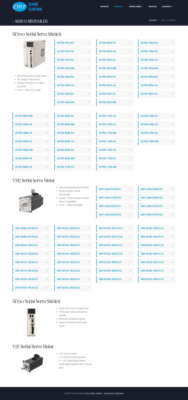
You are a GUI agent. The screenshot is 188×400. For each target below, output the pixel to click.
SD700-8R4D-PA (65, 132)
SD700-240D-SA (149, 124)
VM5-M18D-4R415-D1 (152, 236)
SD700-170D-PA (107, 141)
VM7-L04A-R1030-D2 (110, 197)
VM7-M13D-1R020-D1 (68, 245)
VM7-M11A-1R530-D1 (26, 262)
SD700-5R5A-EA (107, 93)
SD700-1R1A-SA (65, 51)
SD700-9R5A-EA (149, 93)
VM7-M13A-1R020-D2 (26, 253)
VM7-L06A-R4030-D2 (152, 197)
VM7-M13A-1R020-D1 (26, 245)
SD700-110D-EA (107, 124)
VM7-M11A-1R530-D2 (26, 270)
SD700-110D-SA (107, 115)
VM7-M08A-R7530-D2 (26, 236)
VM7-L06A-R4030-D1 (152, 189)
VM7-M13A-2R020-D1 (68, 228)
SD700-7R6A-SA (149, 51)
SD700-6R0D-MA (66, 124)
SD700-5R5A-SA (107, 85)
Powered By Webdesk (114, 393)
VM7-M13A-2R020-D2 (68, 236)
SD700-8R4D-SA (65, 141)
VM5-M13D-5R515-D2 (152, 262)
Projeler (152, 6)
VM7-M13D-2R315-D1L (111, 228)
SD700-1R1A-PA (65, 42)
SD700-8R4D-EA (65, 149)
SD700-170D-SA (107, 149)
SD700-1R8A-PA (65, 76)
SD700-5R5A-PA (107, 76)
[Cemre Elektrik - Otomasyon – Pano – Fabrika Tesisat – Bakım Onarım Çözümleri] (27, 7)
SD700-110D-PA (65, 166)
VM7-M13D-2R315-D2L (111, 236)
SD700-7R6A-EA (149, 59)
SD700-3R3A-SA (107, 51)
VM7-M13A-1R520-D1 (26, 279)
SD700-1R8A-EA (65, 93)
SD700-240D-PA (149, 115)
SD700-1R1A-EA (65, 59)
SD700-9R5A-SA (149, 85)
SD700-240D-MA (149, 141)
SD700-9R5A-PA (149, 76)
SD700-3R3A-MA (107, 68)
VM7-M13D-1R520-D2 (68, 270)
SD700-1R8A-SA (65, 85)
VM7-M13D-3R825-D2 (110, 270)
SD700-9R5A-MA (24, 115)
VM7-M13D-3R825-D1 (110, 262)
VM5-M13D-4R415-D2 (152, 245)
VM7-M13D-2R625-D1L (111, 245)
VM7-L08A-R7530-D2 (152, 214)
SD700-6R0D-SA (23, 166)
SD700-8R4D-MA (66, 158)
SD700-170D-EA (107, 158)
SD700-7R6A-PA (149, 42)
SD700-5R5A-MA (107, 102)
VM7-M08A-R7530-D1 (26, 228)
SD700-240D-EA (149, 132)
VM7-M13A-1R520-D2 (26, 287)
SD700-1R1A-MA (65, 68)
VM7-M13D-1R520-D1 (68, 262)
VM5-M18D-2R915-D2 (152, 228)
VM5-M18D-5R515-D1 (152, 253)
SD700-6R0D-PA (23, 158)
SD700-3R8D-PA (23, 124)
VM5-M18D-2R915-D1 (110, 279)
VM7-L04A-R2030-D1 (110, 206)
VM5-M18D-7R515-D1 (152, 270)
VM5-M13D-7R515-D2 (152, 279)
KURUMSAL (166, 6)
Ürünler (118, 6)
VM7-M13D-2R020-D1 (68, 279)
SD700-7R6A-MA (149, 68)
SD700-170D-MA (107, 166)
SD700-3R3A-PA (107, 42)
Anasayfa (104, 6)
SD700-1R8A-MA (65, 102)
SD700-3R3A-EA (107, 59)
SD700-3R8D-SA (23, 132)
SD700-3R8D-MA (24, 149)
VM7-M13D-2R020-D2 (68, 287)
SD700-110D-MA (107, 132)
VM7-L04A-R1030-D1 (110, 189)
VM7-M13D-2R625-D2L (111, 253)
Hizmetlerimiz (135, 6)
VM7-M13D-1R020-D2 (68, 253)
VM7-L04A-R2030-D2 (110, 214)
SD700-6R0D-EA (65, 115)
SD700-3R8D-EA (23, 141)
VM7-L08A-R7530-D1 (152, 206)
